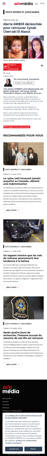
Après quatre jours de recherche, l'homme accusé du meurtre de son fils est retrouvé (23, 335)
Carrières (5, 405)
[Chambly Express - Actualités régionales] (23, 3)
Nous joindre (6, 398)
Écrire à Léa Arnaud (23, 83)
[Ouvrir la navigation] (4, 3)
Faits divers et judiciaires (22, 12)
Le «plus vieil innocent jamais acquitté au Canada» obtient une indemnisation (22, 181)
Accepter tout (14, 449)
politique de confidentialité (26, 441)
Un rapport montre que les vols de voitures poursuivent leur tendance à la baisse (22, 258)
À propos (5, 401)
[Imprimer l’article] (42, 66)
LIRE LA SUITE (11, 210)
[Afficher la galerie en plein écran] (41, 38)
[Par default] (10, 389)
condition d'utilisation (13, 443)
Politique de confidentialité (12, 411)
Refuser (33, 449)
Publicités (5, 408)
